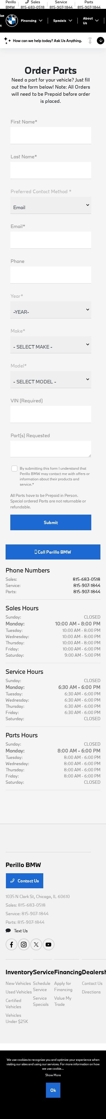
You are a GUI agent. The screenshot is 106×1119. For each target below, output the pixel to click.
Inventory (19, 972)
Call (54, 552)
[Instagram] (24, 944)
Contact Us (28, 881)
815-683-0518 (86, 579)
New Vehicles (18, 983)
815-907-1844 (86, 585)
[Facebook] (11, 944)
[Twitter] (36, 944)
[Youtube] (48, 944)
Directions (91, 992)
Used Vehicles (19, 992)
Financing (68, 972)
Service (43, 972)
